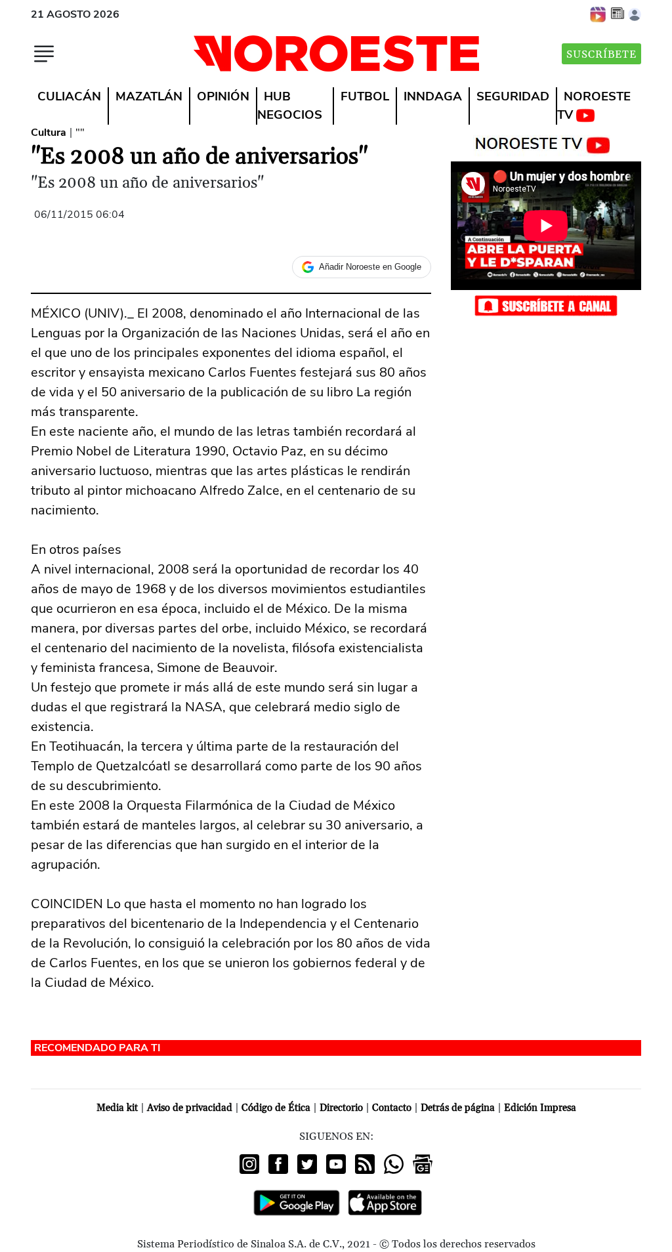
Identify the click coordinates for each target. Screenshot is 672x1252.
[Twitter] (307, 1164)
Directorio (341, 1108)
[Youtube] (336, 1164)
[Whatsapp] (394, 1164)
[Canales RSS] (365, 1164)
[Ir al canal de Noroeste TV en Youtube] (545, 142)
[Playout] (598, 14)
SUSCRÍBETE (601, 54)
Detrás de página (458, 1108)
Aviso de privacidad (189, 1108)
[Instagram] (249, 1164)
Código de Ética (276, 1108)
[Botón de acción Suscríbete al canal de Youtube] (546, 305)
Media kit (117, 1108)
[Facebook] (278, 1164)
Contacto (391, 1108)
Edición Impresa (540, 1108)
